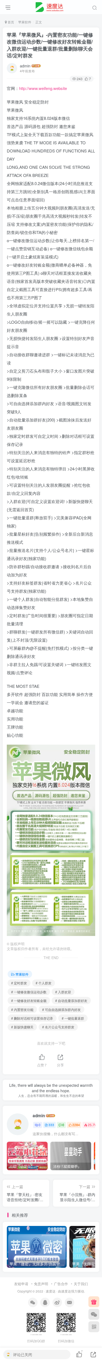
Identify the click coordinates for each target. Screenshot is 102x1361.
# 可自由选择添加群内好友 (61, 1009)
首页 (10, 22)
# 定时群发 (19, 983)
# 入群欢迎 (63, 991)
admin (25, 65)
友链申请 (21, 1283)
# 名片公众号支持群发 (58, 1027)
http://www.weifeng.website (43, 88)
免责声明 (41, 1283)
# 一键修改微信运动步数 (29, 991)
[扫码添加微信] (93, 1314)
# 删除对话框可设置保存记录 (32, 1018)
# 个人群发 (43, 983)
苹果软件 (24, 22)
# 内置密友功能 (22, 1009)
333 (51, 1124)
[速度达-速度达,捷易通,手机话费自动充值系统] (51, 6)
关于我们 (81, 1283)
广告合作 (61, 1283)
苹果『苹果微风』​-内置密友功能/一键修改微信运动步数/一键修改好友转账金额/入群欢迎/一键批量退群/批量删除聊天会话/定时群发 (50, 45)
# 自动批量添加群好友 (71, 1000)
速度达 (50, 1291)
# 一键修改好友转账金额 (29, 1000)
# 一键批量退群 (73, 1018)
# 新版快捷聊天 (22, 1027)
